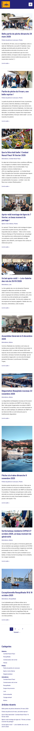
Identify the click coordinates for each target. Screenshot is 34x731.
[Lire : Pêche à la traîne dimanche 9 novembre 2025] (17, 449)
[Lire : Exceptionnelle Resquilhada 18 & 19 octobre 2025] (17, 579)
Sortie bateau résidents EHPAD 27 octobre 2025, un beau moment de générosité (16, 533)
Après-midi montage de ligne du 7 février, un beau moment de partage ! (16, 217)
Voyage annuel (7, 697)
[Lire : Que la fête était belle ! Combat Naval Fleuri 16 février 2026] (17, 138)
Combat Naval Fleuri (9, 654)
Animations (5, 677)
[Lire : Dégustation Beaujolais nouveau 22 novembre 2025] (17, 380)
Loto (4, 691)
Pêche (5, 663)
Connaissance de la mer (10, 660)
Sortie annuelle (7, 694)
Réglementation (7, 674)
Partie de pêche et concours (11, 668)
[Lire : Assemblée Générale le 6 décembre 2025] (17, 324)
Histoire (4, 651)
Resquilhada (6, 657)
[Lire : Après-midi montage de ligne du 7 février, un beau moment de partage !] (17, 202)
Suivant (17, 632)
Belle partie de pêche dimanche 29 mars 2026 (15, 708)
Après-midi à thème (9, 671)
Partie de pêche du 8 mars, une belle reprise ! (15, 711)
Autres (5, 700)
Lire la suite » (5, 63)
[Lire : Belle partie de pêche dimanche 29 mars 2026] (17, 22)
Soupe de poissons (9, 688)
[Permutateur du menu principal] (30, 4)
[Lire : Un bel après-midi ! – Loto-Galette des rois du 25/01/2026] (17, 264)
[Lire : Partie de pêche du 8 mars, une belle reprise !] (17, 79)
